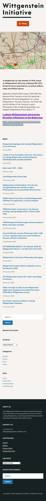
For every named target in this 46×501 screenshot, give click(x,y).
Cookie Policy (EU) (9, 451)
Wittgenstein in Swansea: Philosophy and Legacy (23, 257)
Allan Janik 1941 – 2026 (12, 168)
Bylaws (5, 446)
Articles (5, 356)
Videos (5, 364)
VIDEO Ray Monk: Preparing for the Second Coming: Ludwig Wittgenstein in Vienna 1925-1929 (21, 211)
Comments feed (8, 384)
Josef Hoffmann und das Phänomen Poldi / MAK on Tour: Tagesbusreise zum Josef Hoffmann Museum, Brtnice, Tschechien (23, 235)
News (5, 362)
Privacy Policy (7, 448)
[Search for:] (23, 317)
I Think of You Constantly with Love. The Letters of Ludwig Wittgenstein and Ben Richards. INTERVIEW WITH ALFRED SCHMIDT (23, 157)
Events (5, 359)
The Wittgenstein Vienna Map (15, 177)
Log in (5, 378)
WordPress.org (8, 386)
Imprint (5, 443)
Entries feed (7, 381)
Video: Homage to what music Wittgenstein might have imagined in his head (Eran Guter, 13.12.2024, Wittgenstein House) (21, 290)
